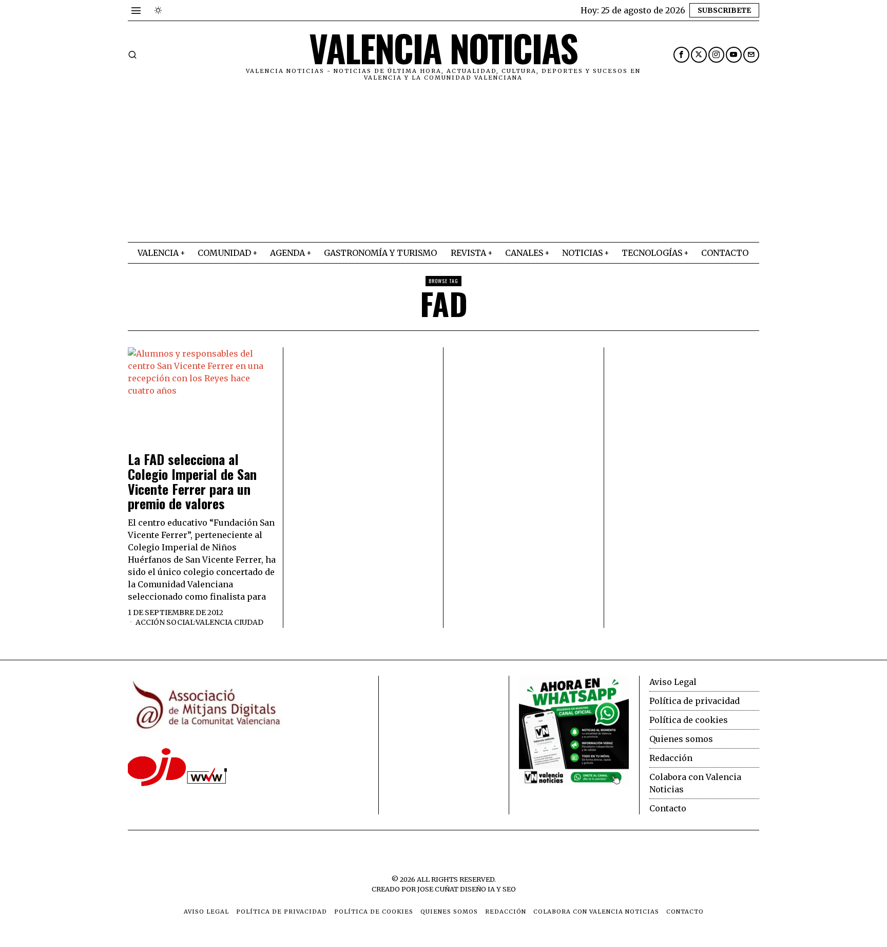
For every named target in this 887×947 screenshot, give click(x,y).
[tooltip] (681, 55)
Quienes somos (681, 739)
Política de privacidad (694, 701)
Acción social (165, 622)
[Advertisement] (443, 165)
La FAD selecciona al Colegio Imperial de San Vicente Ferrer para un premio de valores (192, 481)
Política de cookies (688, 720)
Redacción (670, 758)
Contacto (667, 808)
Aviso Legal (673, 682)
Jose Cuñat (437, 889)
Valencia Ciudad (229, 622)
